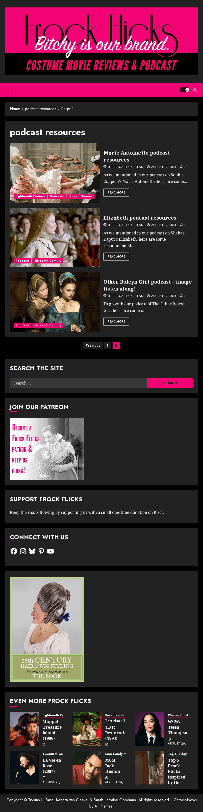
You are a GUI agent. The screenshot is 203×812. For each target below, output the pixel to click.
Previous (93, 345)
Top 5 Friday (177, 754)
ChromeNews (185, 800)
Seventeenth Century (121, 715)
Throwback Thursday (121, 721)
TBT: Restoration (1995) (117, 732)
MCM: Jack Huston (112, 765)
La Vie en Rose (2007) (52, 765)
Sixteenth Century (47, 261)
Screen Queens (81, 196)
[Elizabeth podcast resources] (55, 237)
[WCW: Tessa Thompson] (149, 729)
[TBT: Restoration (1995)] (87, 729)
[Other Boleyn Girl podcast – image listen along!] (55, 302)
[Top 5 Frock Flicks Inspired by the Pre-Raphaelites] (149, 767)
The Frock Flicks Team (125, 167)
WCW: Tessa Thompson (179, 727)
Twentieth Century (57, 754)
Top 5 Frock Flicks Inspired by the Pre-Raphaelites (180, 776)
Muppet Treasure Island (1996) (52, 730)
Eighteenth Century (30, 196)
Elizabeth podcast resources (139, 217)
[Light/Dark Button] (184, 89)
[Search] (195, 90)
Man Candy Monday (120, 754)
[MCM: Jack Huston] (87, 767)
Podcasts (57, 196)
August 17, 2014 (163, 167)
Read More (116, 192)
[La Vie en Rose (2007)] (24, 767)
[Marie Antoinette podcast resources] (55, 173)
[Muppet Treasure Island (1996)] (24, 729)
